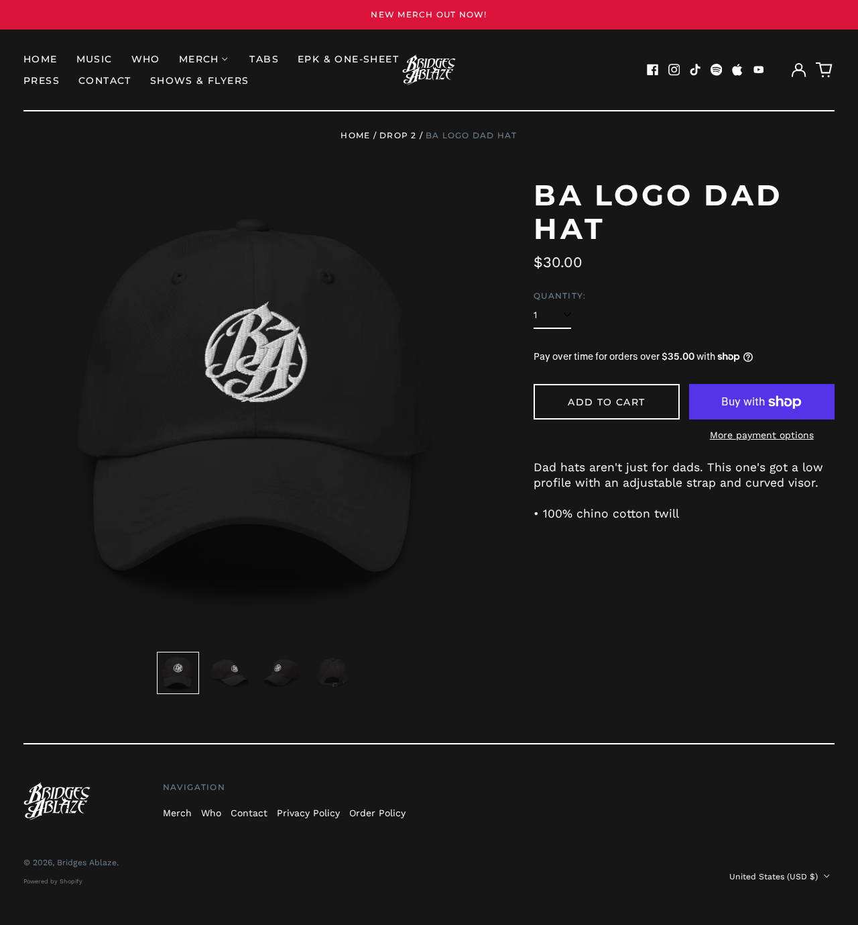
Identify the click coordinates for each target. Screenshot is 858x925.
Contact (104, 81)
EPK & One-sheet (348, 59)
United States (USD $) (774, 876)
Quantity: (560, 296)
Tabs (264, 59)
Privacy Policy (308, 813)
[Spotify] (717, 70)
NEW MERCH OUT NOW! (429, 14)
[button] (824, 70)
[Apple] (737, 70)
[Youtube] (759, 70)
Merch (177, 813)
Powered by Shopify (52, 881)
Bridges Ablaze (87, 862)
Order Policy (377, 813)
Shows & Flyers (199, 81)
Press (41, 81)
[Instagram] (674, 70)
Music (94, 59)
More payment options (762, 435)
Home (40, 59)
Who (145, 59)
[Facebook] (653, 70)
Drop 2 (397, 135)
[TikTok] (695, 70)
